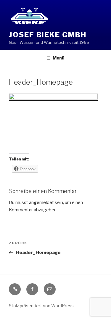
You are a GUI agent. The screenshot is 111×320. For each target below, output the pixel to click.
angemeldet (41, 202)
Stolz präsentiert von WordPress (41, 305)
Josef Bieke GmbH (47, 34)
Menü (59, 57)
